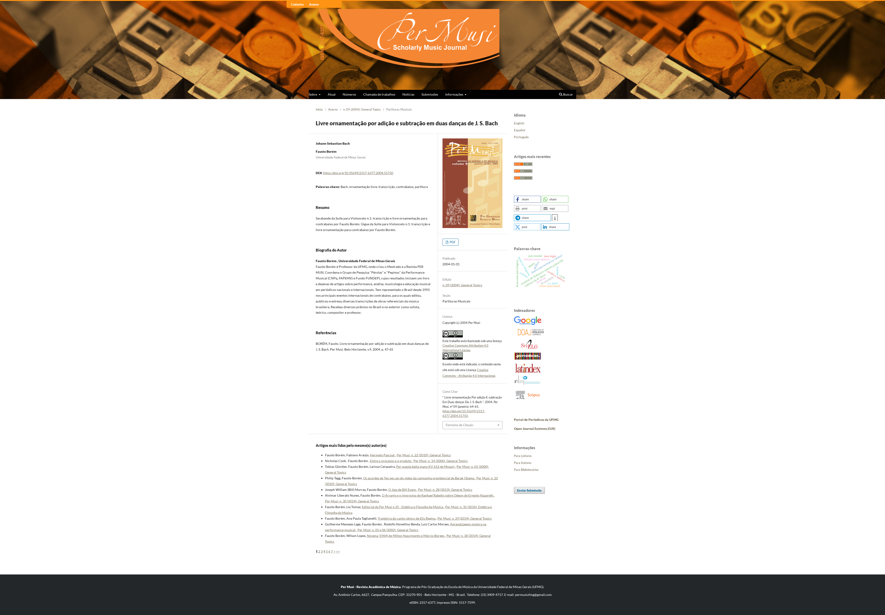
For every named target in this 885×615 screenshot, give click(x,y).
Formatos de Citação (459, 425)
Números (349, 94)
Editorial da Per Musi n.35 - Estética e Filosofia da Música (403, 507)
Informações (454, 94)
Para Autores (522, 463)
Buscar (567, 94)
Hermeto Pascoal (382, 455)
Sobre (313, 94)
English (519, 123)
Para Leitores (523, 456)
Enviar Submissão (529, 490)
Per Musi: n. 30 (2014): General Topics (352, 501)
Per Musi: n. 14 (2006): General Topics (440, 461)
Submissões (430, 94)
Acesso (314, 4)
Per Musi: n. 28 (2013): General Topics (445, 490)
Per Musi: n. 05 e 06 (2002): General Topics (387, 530)
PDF (452, 242)
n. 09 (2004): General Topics (362, 109)
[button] (527, 199)
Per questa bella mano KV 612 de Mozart (425, 467)
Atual (332, 94)
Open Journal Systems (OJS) (534, 428)
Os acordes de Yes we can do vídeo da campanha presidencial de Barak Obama (419, 478)
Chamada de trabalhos (379, 94)
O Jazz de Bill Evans (402, 490)
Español (519, 130)
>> (338, 551)
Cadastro (297, 4)
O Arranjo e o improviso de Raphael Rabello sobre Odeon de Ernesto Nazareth (438, 495)
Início (319, 109)
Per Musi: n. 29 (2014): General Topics (464, 518)
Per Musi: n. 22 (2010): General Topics (424, 455)
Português (521, 137)
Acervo (333, 109)
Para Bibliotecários (526, 470)
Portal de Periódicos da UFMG (536, 420)
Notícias (408, 94)
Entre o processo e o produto (391, 461)
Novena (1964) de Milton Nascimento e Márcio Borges (406, 536)
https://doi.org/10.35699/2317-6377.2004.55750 (358, 173)
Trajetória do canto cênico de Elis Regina (407, 518)
